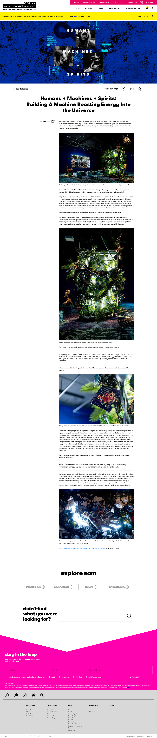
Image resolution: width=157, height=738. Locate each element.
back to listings (22, 89)
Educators (65, 677)
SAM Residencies (94, 677)
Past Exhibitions (31, 716)
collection (61, 587)
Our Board (71, 712)
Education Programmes (54, 716)
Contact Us (132, 2)
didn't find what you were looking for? (40, 614)
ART (78, 8)
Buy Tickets (148, 2)
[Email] (140, 89)
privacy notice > (130, 736)
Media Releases (89, 2)
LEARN (101, 8)
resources (116, 587)
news (89, 587)
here (76, 16)
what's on (33, 587)
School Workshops (52, 712)
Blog (122, 2)
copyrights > (140, 736)
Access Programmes (53, 718)
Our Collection (30, 714)
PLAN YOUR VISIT (133, 8)
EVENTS (88, 8)
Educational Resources (54, 714)
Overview (71, 710)
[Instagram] (16, 695)
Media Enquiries (73, 716)
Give (114, 2)
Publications (72, 722)
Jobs (90, 710)
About (76, 2)
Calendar (28, 712)
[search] (129, 616)
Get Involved (104, 2)
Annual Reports (73, 714)
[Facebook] (132, 89)
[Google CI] (42, 695)
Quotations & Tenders (74, 724)
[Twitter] (124, 89)
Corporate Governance (75, 726)
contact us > (150, 736)
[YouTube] (33, 695)
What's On (29, 710)
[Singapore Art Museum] (22, 6)
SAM (53, 677)
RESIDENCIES (114, 8)
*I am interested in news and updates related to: (26, 677)
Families (79, 677)
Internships (92, 712)
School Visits (51, 710)
